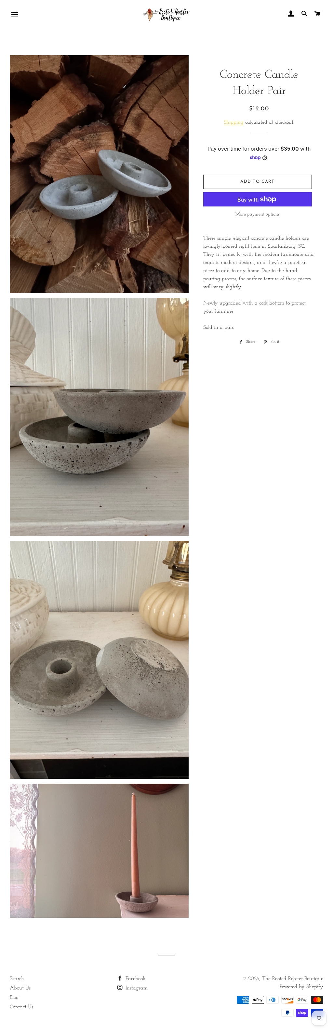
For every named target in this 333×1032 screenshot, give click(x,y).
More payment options (257, 214)
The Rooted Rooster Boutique (292, 978)
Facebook (134, 978)
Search (17, 978)
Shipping (234, 122)
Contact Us (21, 1007)
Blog (14, 997)
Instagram (136, 988)
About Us (20, 988)
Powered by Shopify (301, 986)
